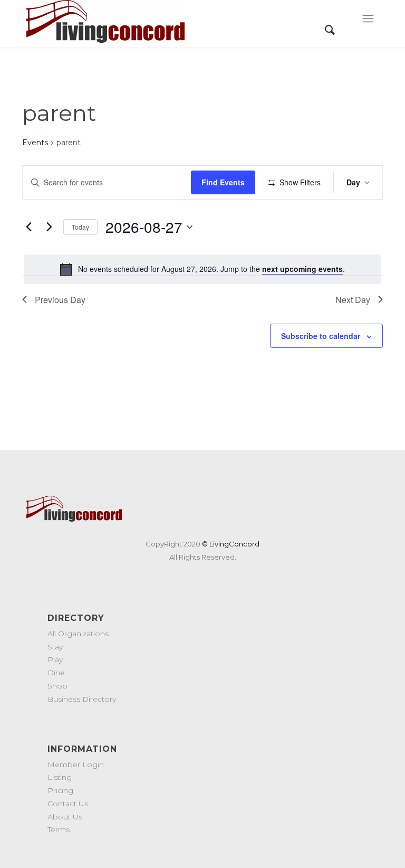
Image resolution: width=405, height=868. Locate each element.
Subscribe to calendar (320, 336)
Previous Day (60, 300)
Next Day (352, 300)
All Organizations (78, 633)
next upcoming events (302, 268)
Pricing (60, 790)
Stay (55, 647)
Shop (57, 686)
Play (55, 659)
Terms (58, 829)
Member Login (75, 764)
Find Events (223, 182)
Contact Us (67, 803)
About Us (64, 817)
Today (80, 226)
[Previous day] (28, 227)
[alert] (202, 269)
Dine (56, 672)
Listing (59, 777)
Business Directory (81, 699)
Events (35, 142)
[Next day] (49, 227)
